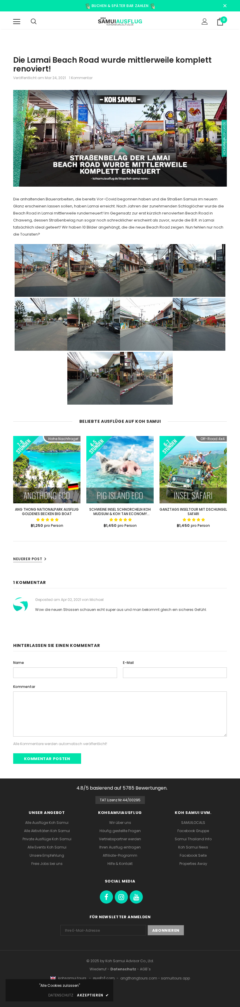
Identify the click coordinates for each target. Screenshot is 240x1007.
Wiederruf (98, 969)
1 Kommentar (80, 77)
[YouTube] (136, 897)
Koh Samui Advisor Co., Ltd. (129, 960)
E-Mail (128, 662)
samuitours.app (175, 978)
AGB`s (145, 969)
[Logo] (120, 21)
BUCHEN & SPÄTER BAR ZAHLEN (120, 5)
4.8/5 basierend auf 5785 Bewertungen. (121, 788)
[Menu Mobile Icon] (16, 21)
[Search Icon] (34, 22)
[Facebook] (106, 897)
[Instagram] (121, 897)
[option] (46, 482)
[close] (225, 5)
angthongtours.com (138, 978)
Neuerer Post (27, 558)
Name (18, 662)
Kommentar (24, 686)
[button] (47, 519)
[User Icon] (205, 21)
